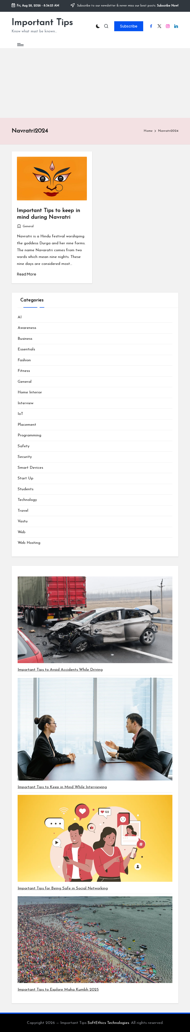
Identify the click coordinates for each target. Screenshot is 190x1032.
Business (25, 339)
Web (21, 532)
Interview (25, 403)
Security (25, 457)
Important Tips (42, 22)
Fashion (24, 360)
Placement (27, 425)
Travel (23, 511)
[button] (128, 26)
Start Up (25, 478)
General (28, 226)
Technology (27, 500)
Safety (23, 446)
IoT (20, 414)
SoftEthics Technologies (108, 1023)
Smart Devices (30, 468)
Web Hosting (29, 543)
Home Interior (30, 392)
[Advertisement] (95, 83)
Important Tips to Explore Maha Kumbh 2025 (58, 990)
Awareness (27, 328)
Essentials (26, 349)
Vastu (23, 521)
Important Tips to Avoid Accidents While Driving (60, 670)
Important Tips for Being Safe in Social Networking (63, 888)
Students (25, 489)
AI (20, 317)
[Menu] (20, 44)
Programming (29, 435)
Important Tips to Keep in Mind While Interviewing (62, 787)
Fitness (24, 371)
